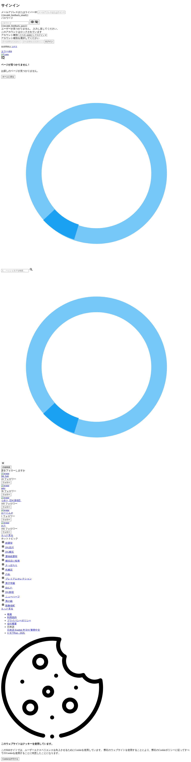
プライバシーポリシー (19, 620)
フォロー (6, 482)
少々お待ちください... (32, 41)
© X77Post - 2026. (16, 633)
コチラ (14, 46)
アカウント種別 (10, 35)
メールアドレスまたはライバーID (19, 12)
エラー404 (6, 51)
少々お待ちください (11, 41)
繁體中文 (35, 630)
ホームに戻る (8, 77)
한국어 (26, 630)
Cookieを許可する (10, 759)
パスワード (7, 18)
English (19, 630)
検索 (9, 614)
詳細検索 (6, 467)
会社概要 (12, 623)
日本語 (11, 630)
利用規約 (12, 617)
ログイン (49, 41)
